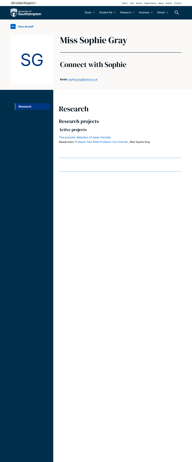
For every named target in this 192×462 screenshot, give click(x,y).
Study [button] (88, 12)
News (160, 3)
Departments (150, 3)
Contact (177, 3)
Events (169, 3)
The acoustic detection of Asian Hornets (85, 137)
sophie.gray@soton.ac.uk (83, 79)
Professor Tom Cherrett (114, 141)
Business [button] (144, 12)
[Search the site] (175, 12)
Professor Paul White (87, 141)
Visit (132, 3)
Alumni (139, 3)
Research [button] (125, 12)
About (124, 3)
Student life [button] (105, 12)
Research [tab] (25, 106)
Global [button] (161, 12)
